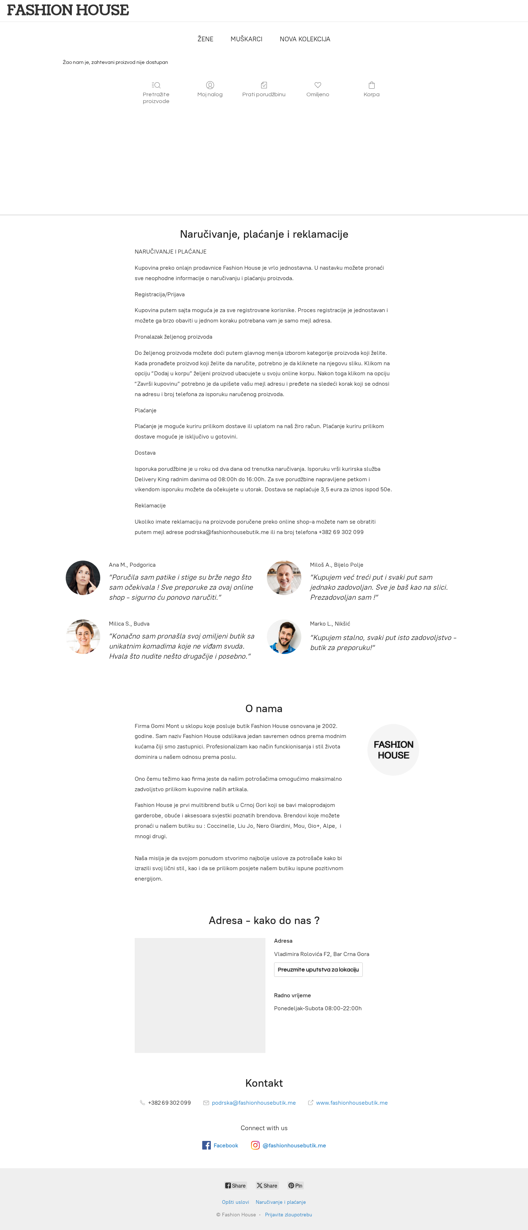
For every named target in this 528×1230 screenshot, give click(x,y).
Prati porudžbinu (264, 94)
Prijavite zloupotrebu (288, 1215)
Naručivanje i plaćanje (281, 1202)
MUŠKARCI (247, 39)
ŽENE (205, 39)
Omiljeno (317, 94)
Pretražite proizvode (156, 98)
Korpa (372, 94)
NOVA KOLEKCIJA (305, 39)
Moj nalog (210, 94)
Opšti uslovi (235, 1202)
